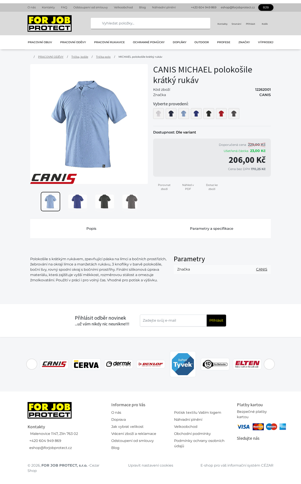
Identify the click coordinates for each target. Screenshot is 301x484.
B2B (266, 7)
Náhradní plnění (164, 7)
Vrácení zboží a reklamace (133, 434)
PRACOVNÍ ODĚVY (73, 42)
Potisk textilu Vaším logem (197, 412)
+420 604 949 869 (203, 7)
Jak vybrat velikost (127, 427)
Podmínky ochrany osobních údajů (199, 443)
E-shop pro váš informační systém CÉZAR (237, 465)
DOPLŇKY (179, 42)
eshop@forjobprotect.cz (238, 7)
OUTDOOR (201, 42)
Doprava (118, 419)
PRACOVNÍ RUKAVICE (109, 42)
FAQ (64, 7)
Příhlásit (216, 320)
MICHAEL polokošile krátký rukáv (140, 56)
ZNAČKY (244, 42)
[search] (94, 23)
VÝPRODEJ (265, 42)
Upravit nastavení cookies (150, 465)
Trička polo (103, 56)
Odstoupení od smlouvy (90, 7)
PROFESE (223, 42)
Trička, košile (79, 56)
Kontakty (48, 7)
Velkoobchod (123, 7)
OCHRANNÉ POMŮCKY (149, 42)
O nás (32, 7)
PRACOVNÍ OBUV (40, 42)
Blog (142, 7)
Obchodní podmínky (192, 434)
